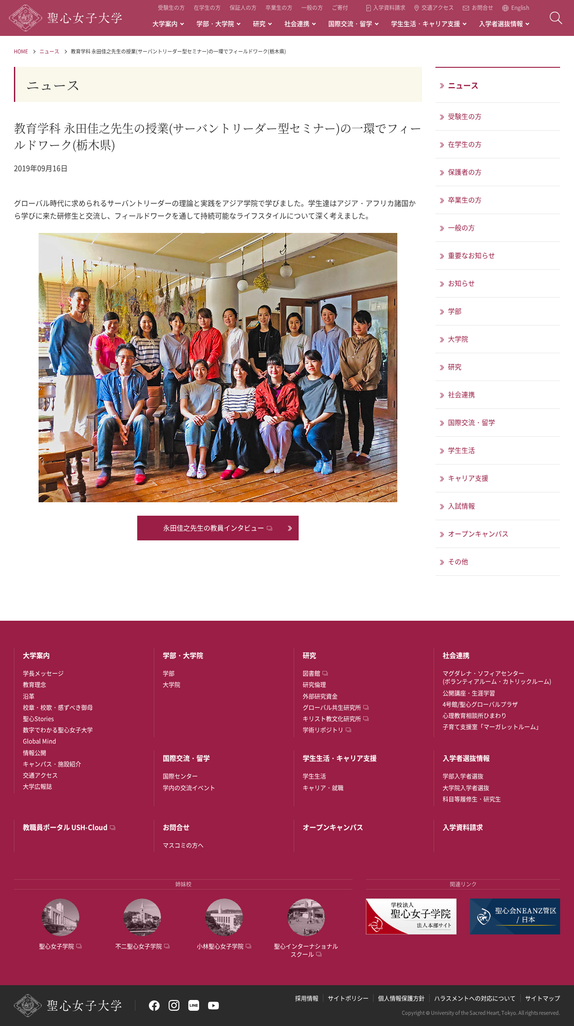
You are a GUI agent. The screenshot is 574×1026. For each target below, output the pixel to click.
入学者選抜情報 (501, 23)
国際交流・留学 (350, 23)
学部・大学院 (215, 23)
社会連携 (296, 23)
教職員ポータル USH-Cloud (65, 827)
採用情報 (306, 998)
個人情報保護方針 (401, 998)
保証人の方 (243, 8)
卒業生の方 (278, 8)
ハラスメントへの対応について (475, 998)
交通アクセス (438, 8)
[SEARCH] (556, 18)
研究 (259, 23)
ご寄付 (340, 8)
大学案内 (165, 23)
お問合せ (482, 8)
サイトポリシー (348, 998)
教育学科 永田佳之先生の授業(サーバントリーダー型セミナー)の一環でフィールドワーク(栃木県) (178, 51)
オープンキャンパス (333, 827)
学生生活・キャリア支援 (425, 23)
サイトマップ (542, 998)
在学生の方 (207, 8)
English (520, 8)
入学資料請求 (389, 8)
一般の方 (312, 8)
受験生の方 (171, 8)
